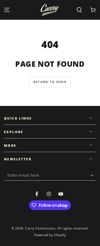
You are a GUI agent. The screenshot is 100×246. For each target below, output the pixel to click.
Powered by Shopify (50, 235)
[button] (79, 9)
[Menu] (7, 9)
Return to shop (50, 82)
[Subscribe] (93, 175)
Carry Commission (40, 228)
